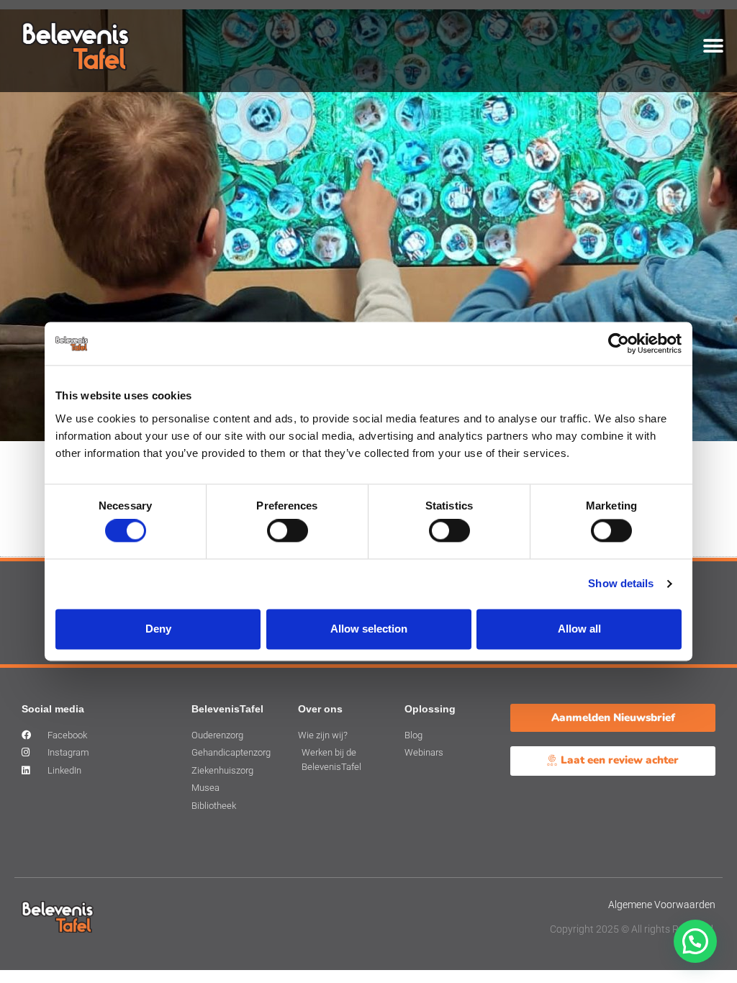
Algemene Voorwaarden (661, 904)
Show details (621, 584)
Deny (158, 628)
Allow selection (368, 628)
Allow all (579, 628)
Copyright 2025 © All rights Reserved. (632, 929)
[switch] (287, 531)
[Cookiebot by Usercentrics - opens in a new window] (619, 343)
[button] (713, 46)
